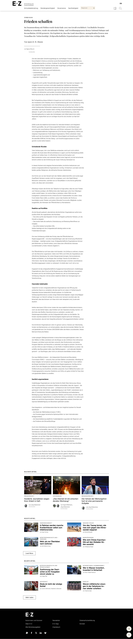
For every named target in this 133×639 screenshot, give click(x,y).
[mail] (27, 633)
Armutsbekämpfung (31, 8)
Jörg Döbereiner (34, 505)
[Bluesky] (45, 633)
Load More (29, 553)
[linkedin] (41, 633)
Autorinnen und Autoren (33, 620)
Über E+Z (28, 624)
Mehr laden (29, 597)
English (121, 4)
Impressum (56, 627)
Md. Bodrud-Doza (46, 546)
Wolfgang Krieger (89, 546)
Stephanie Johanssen (56, 588)
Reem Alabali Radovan (90, 572)
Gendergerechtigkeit (47, 8)
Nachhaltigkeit (73, 8)
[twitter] (36, 633)
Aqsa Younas (45, 532)
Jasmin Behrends (46, 588)
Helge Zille (44, 576)
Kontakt (82, 624)
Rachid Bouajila (88, 532)
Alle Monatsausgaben (32, 627)
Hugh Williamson (66, 505)
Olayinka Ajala (88, 590)
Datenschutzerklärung (87, 620)
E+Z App (55, 624)
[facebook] (31, 633)
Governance (61, 8)
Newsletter (56, 620)
